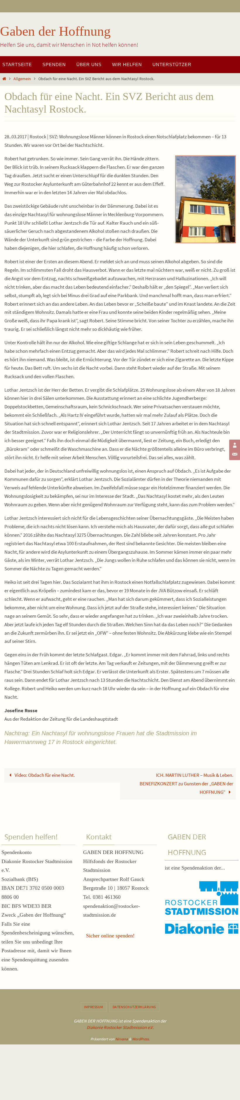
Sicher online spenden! (110, 936)
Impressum (93, 1007)
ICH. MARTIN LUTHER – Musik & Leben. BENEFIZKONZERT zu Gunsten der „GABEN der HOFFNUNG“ (186, 783)
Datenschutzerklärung (134, 1007)
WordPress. (141, 1039)
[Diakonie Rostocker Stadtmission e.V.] (234, 445)
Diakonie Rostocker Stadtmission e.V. (120, 1027)
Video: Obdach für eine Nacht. (44, 775)
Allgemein (22, 78)
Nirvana (121, 1039)
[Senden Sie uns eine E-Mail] (234, 454)
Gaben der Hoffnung (55, 31)
